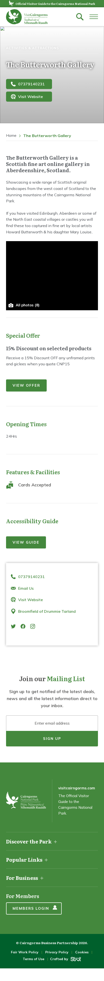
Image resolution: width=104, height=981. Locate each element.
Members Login (31, 908)
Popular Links (24, 859)
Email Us (26, 588)
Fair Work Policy (24, 952)
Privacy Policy (56, 952)
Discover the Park (29, 841)
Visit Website (30, 96)
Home (11, 135)
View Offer (26, 385)
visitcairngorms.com (76, 788)
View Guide (26, 542)
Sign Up (52, 738)
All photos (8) (27, 305)
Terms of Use (33, 959)
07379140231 (31, 84)
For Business (22, 877)
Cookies (82, 952)
